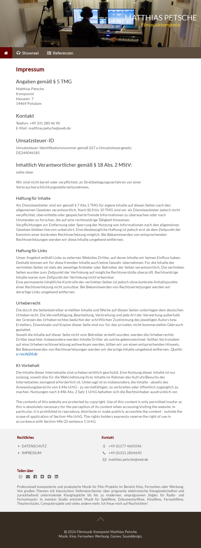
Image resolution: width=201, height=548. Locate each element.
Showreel (30, 52)
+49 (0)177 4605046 (125, 446)
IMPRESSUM (31, 453)
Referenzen (62, 52)
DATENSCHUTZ (34, 446)
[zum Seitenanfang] (100, 518)
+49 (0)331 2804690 (125, 453)
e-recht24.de (26, 354)
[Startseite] (6, 52)
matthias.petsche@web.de (128, 459)
